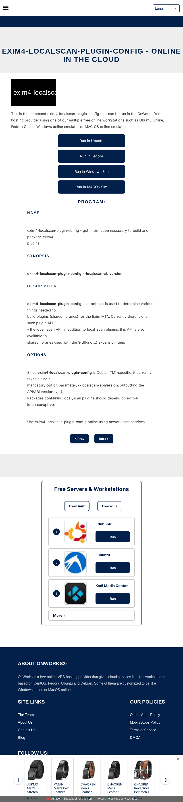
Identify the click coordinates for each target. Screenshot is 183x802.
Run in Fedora (91, 156)
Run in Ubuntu (91, 140)
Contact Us (26, 730)
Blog (21, 737)
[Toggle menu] (5, 7)
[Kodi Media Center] (76, 593)
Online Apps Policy (145, 715)
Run (113, 537)
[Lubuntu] (76, 562)
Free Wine (109, 506)
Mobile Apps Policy (145, 722)
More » (59, 615)
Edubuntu (104, 524)
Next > (104, 439)
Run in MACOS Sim (91, 187)
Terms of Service (143, 730)
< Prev (79, 439)
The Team (26, 715)
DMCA (135, 737)
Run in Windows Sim (92, 171)
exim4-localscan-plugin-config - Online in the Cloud (91, 55)
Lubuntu (103, 555)
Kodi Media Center (112, 585)
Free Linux (77, 506)
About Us (25, 722)
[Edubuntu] (76, 532)
